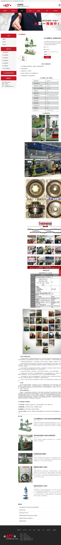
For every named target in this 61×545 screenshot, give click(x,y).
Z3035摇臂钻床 (5, 55)
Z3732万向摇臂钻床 (6, 68)
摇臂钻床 (4, 39)
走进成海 (54, 530)
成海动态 (55, 10)
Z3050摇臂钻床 (5, 60)
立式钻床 (4, 41)
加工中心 (13, 10)
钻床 (22, 10)
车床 (47, 10)
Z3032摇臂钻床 (5, 52)
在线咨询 (47, 57)
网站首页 (5, 10)
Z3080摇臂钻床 (5, 65)
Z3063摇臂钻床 (5, 63)
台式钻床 (4, 44)
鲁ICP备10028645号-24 (28, 539)
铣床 (30, 10)
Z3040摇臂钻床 (5, 57)
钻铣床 (38, 10)
